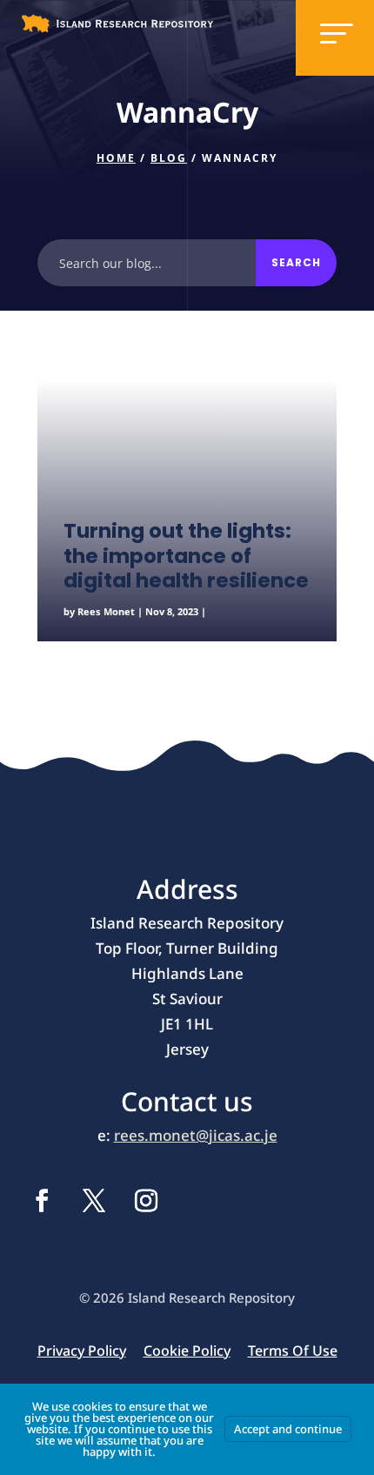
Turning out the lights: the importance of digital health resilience (186, 555)
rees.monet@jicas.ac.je (195, 1135)
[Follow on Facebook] (41, 1201)
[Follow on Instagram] (146, 1201)
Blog (168, 158)
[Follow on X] (94, 1201)
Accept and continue (288, 1429)
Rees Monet (106, 611)
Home (116, 158)
